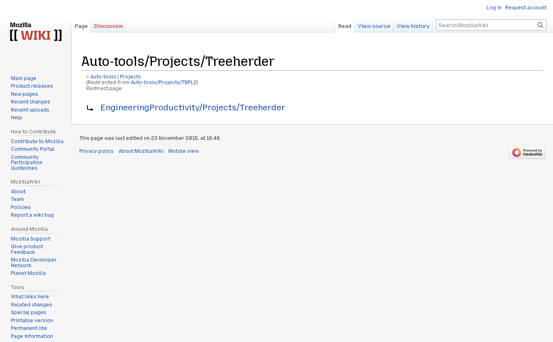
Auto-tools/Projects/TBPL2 (164, 82)
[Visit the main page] (35, 32)
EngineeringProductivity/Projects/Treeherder (192, 107)
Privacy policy (96, 151)
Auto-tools (103, 77)
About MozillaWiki (141, 151)
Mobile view (183, 151)
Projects (130, 77)
